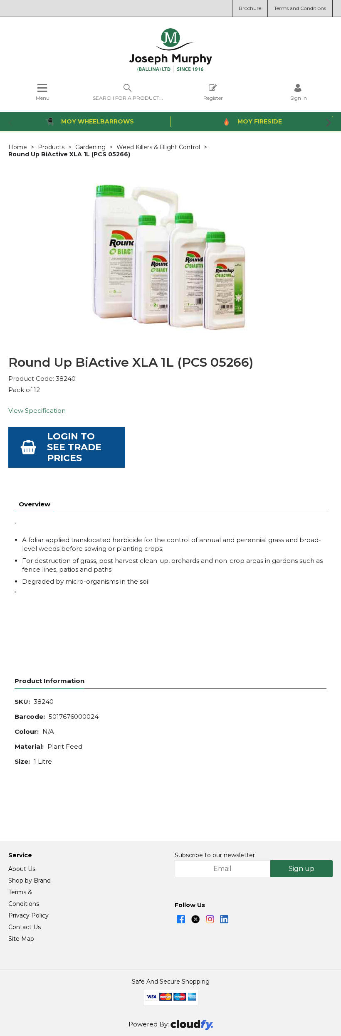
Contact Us (24, 927)
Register (213, 98)
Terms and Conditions (300, 8)
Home (17, 147)
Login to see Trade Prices (74, 447)
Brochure (250, 8)
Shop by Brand (29, 880)
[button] (11, 122)
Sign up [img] (301, 869)
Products (51, 147)
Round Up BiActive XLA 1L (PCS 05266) (69, 154)
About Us (21, 869)
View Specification (37, 410)
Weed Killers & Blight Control (158, 147)
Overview (34, 504)
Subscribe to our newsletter (215, 855)
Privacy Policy (28, 915)
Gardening (90, 147)
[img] (181, 919)
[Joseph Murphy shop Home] (170, 70)
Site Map (21, 938)
